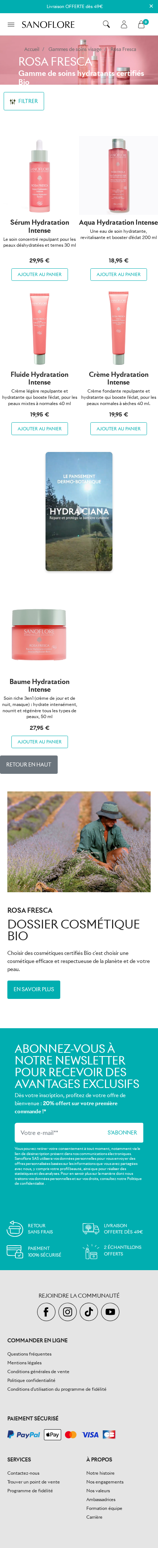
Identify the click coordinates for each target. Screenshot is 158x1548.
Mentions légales (24, 1362)
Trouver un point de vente (33, 1482)
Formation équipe (104, 1508)
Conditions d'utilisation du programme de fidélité (57, 1389)
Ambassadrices (100, 1499)
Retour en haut (28, 764)
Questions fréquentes (29, 1354)
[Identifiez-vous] (124, 24)
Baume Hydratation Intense (39, 685)
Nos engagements (104, 1482)
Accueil (31, 49)
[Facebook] (47, 1312)
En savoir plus (34, 989)
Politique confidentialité (31, 1380)
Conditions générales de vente (38, 1371)
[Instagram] (69, 1312)
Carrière (94, 1517)
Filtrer (27, 101)
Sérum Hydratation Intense (39, 226)
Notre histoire (100, 1473)
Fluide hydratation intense (39, 378)
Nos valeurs (98, 1490)
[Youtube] (111, 1312)
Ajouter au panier (40, 274)
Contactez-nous (23, 1473)
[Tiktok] (90, 1312)
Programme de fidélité (30, 1490)
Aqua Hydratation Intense (118, 222)
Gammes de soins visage (75, 49)
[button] (106, 24)
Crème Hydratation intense (118, 378)
